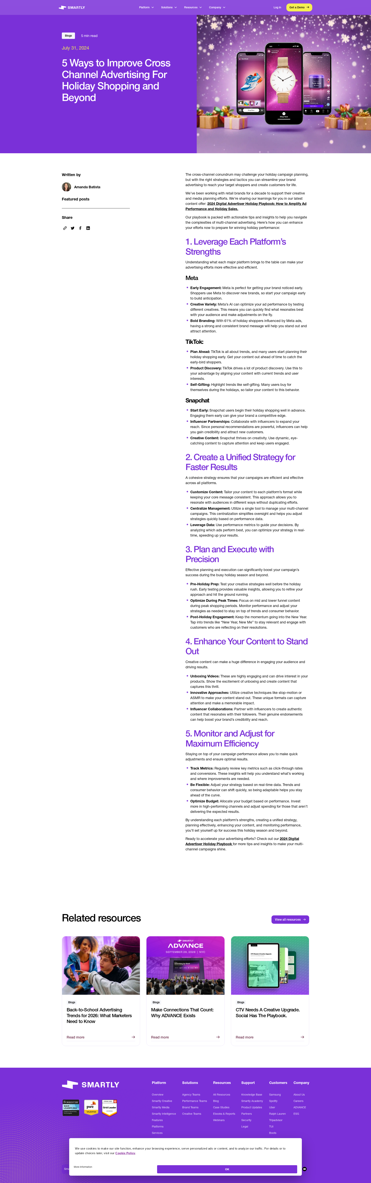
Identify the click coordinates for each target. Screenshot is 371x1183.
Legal (244, 1126)
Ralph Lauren (277, 1113)
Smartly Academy (252, 1101)
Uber (272, 1107)
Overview (157, 1094)
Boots (272, 1133)
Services (157, 1133)
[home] (72, 7)
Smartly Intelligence (164, 1113)
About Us (299, 1094)
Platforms (157, 1126)
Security (246, 1120)
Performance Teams (194, 1101)
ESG (296, 1113)
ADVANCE (300, 1107)
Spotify (273, 1101)
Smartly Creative (162, 1101)
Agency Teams (191, 1094)
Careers (298, 1101)
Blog (216, 1101)
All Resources (221, 1094)
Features (157, 1120)
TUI (271, 1126)
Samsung (275, 1094)
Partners (246, 1113)
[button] (146, 7)
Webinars (219, 1120)
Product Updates (251, 1107)
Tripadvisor (276, 1120)
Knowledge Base (251, 1094)
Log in (277, 7)
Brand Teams (190, 1107)
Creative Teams (191, 1113)
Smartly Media (160, 1107)
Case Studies (221, 1107)
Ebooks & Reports (224, 1113)
